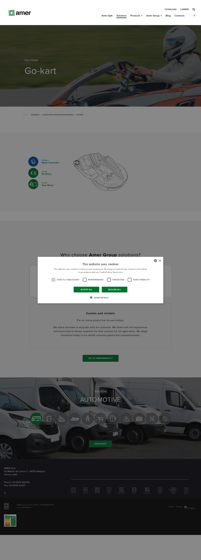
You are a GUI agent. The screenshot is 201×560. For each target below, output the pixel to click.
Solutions (121, 15)
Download (171, 9)
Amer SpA (107, 15)
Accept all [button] (86, 289)
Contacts (179, 15)
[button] (100, 297)
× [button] (160, 260)
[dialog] (100, 280)
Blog (168, 15)
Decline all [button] (114, 289)
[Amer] (19, 13)
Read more (118, 272)
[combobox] (155, 260)
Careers (184, 9)
